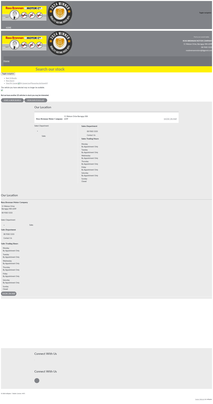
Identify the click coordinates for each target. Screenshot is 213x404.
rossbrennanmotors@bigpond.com (199, 50)
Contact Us (91, 135)
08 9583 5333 (206, 47)
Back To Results (11, 78)
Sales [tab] (44, 136)
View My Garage (27, 83)
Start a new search (12, 100)
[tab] (106, 209)
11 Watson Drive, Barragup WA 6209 (198, 44)
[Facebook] (34, 361)
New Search (10, 81)
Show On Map (170, 119)
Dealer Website (199, 399)
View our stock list (35, 100)
